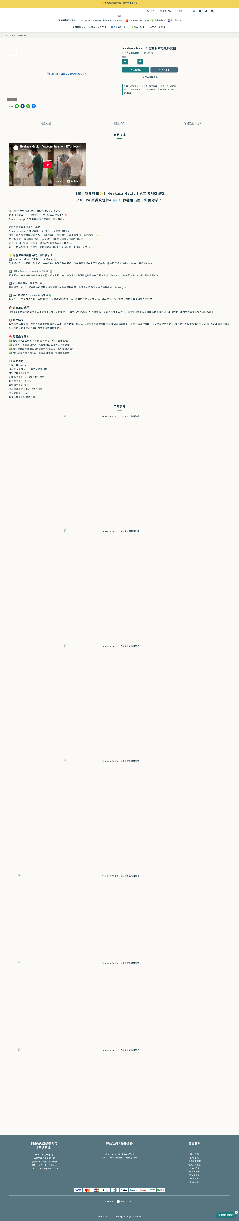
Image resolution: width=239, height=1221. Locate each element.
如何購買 (194, 1157)
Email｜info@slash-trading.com (119, 1157)
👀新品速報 (84, 20)
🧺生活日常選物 (157, 26)
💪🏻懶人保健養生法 (97, 26)
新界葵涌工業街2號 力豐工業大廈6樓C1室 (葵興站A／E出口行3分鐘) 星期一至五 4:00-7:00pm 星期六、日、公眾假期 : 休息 (44, 1161)
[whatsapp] (28, 106)
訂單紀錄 (194, 1181)
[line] (17, 106)
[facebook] (22, 106)
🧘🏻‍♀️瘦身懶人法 (78, 27)
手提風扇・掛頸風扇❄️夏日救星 (107, 20)
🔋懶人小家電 (138, 26)
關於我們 (194, 1154)
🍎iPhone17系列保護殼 (137, 20)
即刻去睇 (143, 3)
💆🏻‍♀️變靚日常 (173, 20)
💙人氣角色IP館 (118, 26)
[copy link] (34, 106)
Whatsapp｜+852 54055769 (119, 1154)
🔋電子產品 (157, 20)
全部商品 (9, 35)
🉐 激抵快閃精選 (66, 20)
